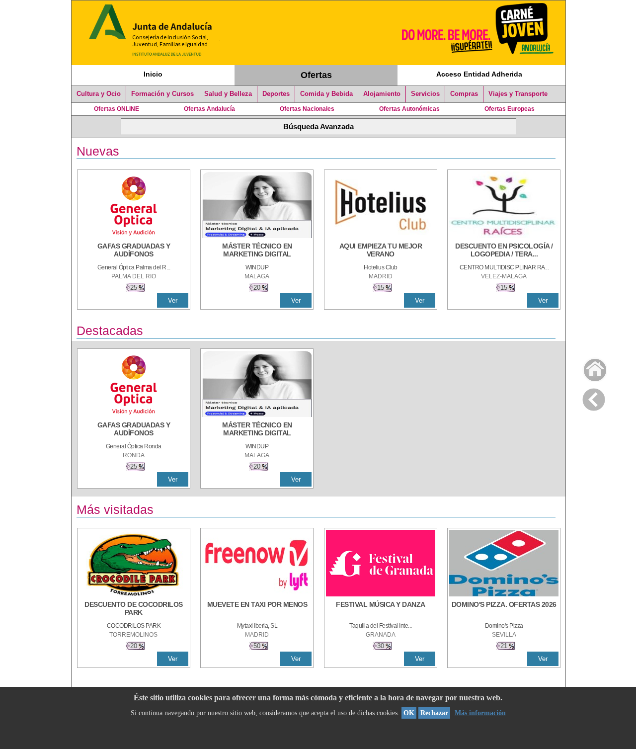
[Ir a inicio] (588, 367)
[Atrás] (593, 398)
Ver (172, 300)
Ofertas (316, 75)
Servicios (425, 93)
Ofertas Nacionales (307, 109)
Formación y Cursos (162, 93)
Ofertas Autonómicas (409, 109)
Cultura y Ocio (99, 93)
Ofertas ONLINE (116, 109)
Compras (464, 93)
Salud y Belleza (228, 93)
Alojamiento (381, 93)
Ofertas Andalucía (209, 109)
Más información (480, 713)
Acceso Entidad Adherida (479, 74)
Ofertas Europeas (509, 109)
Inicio (153, 74)
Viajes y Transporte (518, 93)
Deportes (276, 93)
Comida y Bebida (326, 93)
